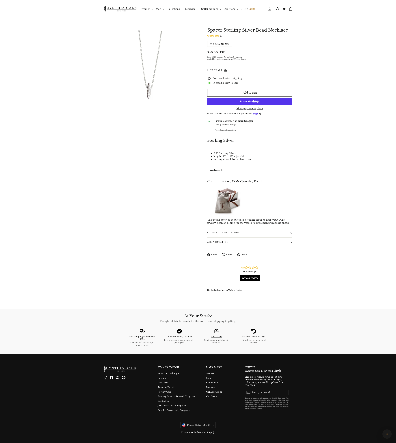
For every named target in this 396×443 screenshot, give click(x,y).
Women (146, 9)
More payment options (250, 108)
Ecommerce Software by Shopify (198, 432)
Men (159, 9)
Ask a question (217, 242)
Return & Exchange (168, 373)
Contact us (163, 401)
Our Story (230, 9)
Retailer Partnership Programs (174, 410)
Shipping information (223, 233)
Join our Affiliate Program (172, 405)
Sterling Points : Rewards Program (176, 396)
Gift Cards (216, 336)
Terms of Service (167, 387)
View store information (225, 130)
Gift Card (163, 382)
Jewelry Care (164, 392)
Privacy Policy (274, 404)
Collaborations (210, 9)
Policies (162, 378)
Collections (173, 9)
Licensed (190, 9)
